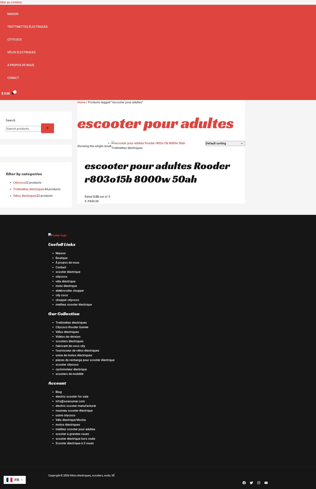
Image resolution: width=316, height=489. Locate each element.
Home (81, 102)
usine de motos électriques (74, 355)
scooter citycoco (67, 364)
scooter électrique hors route (75, 438)
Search (10, 120)
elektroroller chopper (70, 290)
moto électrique (66, 286)
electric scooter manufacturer (76, 406)
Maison (12, 14)
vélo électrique (65, 281)
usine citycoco (65, 415)
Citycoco (14, 39)
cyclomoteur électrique (71, 369)
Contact (61, 267)
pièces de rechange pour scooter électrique (85, 360)
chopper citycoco (67, 300)
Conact (13, 78)
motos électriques (68, 424)
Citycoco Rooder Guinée (72, 327)
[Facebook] (244, 483)
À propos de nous (20, 65)
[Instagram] (258, 483)
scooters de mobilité (69, 374)
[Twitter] (251, 483)
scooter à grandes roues (72, 434)
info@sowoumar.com (70, 401)
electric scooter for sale (72, 396)
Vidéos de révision (68, 336)
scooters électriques (70, 341)
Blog (59, 392)
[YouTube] (266, 483)
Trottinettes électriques (27, 26)
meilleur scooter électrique (74, 304)
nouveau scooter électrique (74, 410)
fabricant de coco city (70, 346)
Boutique (61, 258)
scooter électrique (68, 272)
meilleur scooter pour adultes (75, 429)
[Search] (47, 128)
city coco (62, 295)
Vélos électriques (21, 52)
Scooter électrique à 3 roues (75, 443)
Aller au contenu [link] (11, 2)
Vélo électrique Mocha (71, 420)
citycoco (61, 276)
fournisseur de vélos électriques (77, 350)
